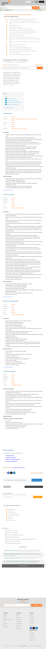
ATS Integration (19, 623)
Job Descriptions (19, 628)
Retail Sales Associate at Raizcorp (11, 532)
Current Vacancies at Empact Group (12, 530)
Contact (8, 645)
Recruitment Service (19, 617)
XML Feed (31, 617)
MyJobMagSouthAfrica (38, 645)
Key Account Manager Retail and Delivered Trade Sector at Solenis (20, 33)
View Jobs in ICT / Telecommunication (8, 61)
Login (32, 1)
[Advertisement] (33, 80)
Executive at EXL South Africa (14, 52)
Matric (28, 118)
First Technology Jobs (11, 512)
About (5, 645)
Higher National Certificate (21, 118)
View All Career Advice (23, 565)
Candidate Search (19, 621)
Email (42, 64)
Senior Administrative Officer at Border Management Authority (20, 54)
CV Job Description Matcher (7, 619)
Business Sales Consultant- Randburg (14, 102)
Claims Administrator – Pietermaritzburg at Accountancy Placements (20, 28)
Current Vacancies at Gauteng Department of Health (14, 534)
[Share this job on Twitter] (11, 473)
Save (37, 64)
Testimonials (32, 621)
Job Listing (5, 615)
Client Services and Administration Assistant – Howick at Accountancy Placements (23, 19)
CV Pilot (4, 617)
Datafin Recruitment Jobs (12, 509)
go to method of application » (8, 190)
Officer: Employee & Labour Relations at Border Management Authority (21, 20)
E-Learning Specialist (11, 98)
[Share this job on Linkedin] (14, 473)
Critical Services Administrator (13, 104)
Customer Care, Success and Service (18, 207)
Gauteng (13, 124)
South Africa (26, 1)
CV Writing (5, 623)
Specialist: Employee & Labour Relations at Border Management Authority (22, 30)
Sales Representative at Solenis (14, 25)
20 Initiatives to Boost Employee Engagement (12, 553)
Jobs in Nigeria (32, 636)
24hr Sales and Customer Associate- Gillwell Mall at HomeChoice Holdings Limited (23, 32)
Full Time (13, 116)
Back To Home (7, 486)
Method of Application (9, 107)
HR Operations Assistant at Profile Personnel (16, 35)
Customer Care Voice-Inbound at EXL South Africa (18, 44)
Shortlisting (18, 619)
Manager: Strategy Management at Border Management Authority (20, 47)
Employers (41, 1)
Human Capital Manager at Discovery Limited (17, 46)
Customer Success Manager (12, 100)
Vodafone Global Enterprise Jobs (13, 514)
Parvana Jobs (10, 518)
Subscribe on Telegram (37, 480)
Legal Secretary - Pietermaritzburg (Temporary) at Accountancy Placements (22, 37)
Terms (17, 645)
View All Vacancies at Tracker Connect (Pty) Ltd (33, 486)
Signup (36, 1)
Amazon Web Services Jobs (12, 515)
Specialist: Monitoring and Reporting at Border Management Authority (21, 49)
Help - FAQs (32, 623)
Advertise (31, 625)
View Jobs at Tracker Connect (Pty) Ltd (21, 61)
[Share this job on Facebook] (8, 473)
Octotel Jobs (10, 517)
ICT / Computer (24, 128)
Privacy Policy (13, 645)
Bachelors (13, 118)
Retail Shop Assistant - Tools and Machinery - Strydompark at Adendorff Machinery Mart (20, 539)
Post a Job (18, 615)
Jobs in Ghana (32, 632)
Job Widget (31, 615)
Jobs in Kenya (32, 634)
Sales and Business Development (18, 314)
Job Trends (5, 625)
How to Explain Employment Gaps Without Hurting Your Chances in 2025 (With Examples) (21, 561)
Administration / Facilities (16, 384)
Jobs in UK (31, 640)
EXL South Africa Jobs (12, 520)
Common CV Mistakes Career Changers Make (12, 550)
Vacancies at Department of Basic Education (13, 543)
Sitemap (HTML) (32, 619)
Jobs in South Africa (33, 638)
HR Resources (18, 625)
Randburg (13, 126)
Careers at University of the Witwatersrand (13, 541)
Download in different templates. (19, 467)
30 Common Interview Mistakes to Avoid (11, 558)
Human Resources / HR (16, 128)
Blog (4, 621)
